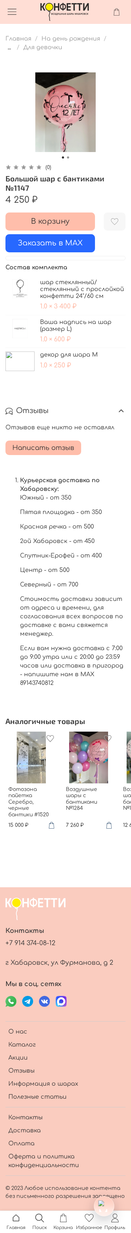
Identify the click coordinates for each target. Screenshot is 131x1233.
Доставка (24, 1130)
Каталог (22, 1044)
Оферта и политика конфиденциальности (43, 1161)
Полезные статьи (37, 1097)
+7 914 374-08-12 (30, 943)
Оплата (21, 1143)
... (9, 47)
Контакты (25, 1117)
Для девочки (42, 47)
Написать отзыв (43, 447)
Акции (18, 1058)
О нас (17, 1031)
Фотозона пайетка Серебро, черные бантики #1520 (28, 801)
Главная (18, 38)
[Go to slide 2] (68, 157)
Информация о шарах (43, 1084)
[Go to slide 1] (63, 157)
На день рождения (70, 38)
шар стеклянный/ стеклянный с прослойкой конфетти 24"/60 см (82, 289)
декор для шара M (69, 355)
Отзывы (21, 1071)
